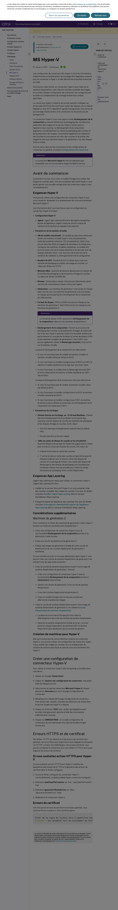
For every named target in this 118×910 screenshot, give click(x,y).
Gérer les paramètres (59, 15)
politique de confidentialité (87, 4)
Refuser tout (100, 15)
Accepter (81, 15)
